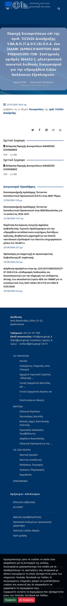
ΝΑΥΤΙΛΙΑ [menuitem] (18, 406)
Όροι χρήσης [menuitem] (20, 535)
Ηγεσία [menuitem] (23, 361)
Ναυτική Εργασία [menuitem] (29, 454)
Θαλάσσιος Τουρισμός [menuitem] (31, 464)
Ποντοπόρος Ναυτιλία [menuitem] (31, 416)
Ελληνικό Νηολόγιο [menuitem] (30, 411)
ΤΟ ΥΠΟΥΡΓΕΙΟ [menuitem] (21, 356)
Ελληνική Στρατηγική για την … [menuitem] (36, 443)
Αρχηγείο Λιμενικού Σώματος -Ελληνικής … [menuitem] (35, 376)
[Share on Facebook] (39, 130)
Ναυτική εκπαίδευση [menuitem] (31, 459)
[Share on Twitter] (32, 130)
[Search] (59, 8)
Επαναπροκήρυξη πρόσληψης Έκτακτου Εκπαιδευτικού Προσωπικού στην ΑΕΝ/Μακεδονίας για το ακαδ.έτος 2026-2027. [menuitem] (32, 210)
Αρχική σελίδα (20, 82)
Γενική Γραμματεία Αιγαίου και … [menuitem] (36, 393)
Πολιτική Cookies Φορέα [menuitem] (26, 530)
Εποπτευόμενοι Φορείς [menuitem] (32, 400)
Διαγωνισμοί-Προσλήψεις (42, 82)
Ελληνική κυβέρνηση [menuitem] (24, 502)
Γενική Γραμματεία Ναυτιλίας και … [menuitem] (35, 385)
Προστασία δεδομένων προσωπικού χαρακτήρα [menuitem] (32, 524)
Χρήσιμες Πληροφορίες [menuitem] (32, 469)
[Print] (60, 130)
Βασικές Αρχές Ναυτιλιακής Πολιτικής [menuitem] (34, 423)
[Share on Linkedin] (46, 130)
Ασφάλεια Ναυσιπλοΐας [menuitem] (32, 438)
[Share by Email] (53, 130)
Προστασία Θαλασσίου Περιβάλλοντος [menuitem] (32, 432)
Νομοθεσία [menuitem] (25, 474)
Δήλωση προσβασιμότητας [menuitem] (27, 517)
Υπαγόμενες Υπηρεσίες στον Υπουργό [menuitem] (35, 368)
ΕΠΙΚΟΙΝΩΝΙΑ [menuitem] (20, 481)
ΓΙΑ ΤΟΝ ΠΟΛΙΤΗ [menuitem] (22, 450)
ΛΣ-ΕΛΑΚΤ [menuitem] (18, 507)
